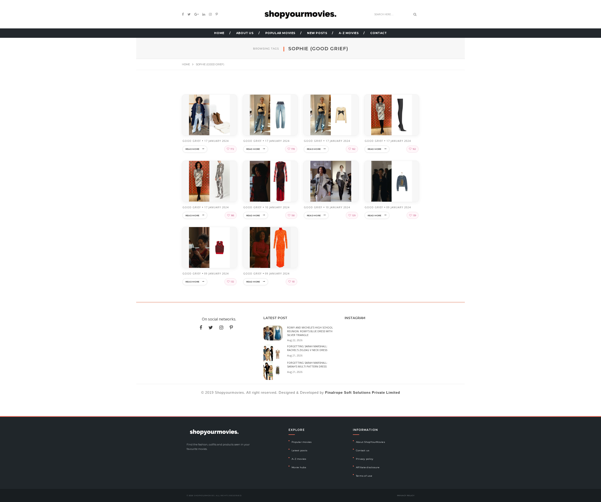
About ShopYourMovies (370, 442)
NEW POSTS (317, 33)
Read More (192, 149)
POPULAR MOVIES (280, 33)
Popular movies (302, 442)
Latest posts (299, 450)
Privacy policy (365, 458)
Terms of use (364, 475)
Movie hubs (299, 467)
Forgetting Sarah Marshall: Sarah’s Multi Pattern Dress (307, 364)
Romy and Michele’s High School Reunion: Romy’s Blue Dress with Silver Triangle (310, 331)
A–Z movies (299, 458)
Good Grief (191, 141)
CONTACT (378, 33)
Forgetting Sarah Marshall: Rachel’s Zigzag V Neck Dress (307, 348)
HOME (219, 33)
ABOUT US (245, 33)
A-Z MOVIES (348, 33)
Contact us (363, 450)
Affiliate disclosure (367, 467)
